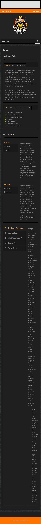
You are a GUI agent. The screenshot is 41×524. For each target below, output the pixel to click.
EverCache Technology (16, 228)
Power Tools (12, 248)
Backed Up (12, 243)
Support (22, 65)
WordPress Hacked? (15, 238)
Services (7, 65)
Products (15, 65)
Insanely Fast (12, 233)
